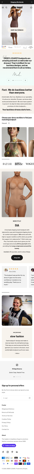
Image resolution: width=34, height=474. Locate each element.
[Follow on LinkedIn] (17, 452)
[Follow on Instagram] (7, 452)
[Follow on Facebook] (3, 452)
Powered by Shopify (21, 468)
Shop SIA (17, 257)
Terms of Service (7, 415)
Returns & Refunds (8, 412)
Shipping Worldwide (17, 1)
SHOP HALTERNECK (17, 30)
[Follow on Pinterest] (12, 452)
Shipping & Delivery (8, 409)
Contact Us (5, 429)
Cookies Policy (6, 419)
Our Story (5, 426)
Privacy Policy (6, 422)
